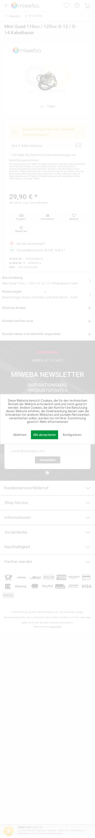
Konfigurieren (72, 435)
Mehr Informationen (54, 422)
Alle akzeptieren (44, 435)
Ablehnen (20, 435)
